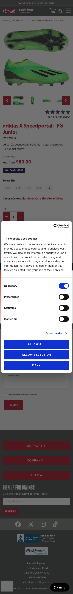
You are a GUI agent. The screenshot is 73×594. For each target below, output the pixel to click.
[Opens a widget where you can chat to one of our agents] (59, 587)
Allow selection (36, 354)
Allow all (36, 344)
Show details (54, 333)
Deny (36, 365)
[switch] (64, 297)
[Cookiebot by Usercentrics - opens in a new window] (53, 226)
